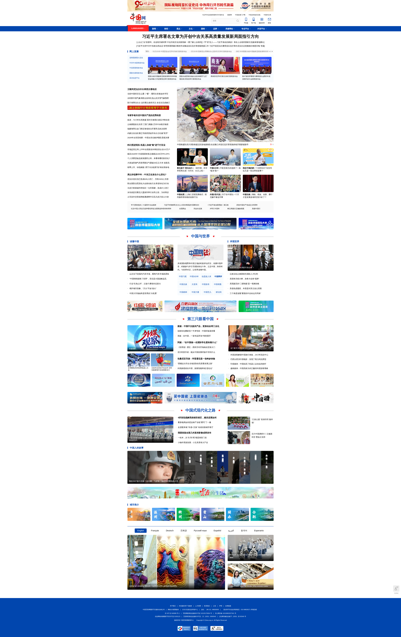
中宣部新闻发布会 (136, 68)
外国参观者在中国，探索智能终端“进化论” (195, 368)
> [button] (272, 51)
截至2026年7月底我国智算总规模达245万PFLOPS (148, 154)
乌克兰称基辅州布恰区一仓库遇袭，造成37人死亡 (148, 188)
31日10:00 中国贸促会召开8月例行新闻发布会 (170, 51)
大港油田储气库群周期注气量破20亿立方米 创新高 (148, 163)
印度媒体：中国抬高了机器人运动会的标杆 (248, 364)
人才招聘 (198, 606)
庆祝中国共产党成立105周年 (247, 205)
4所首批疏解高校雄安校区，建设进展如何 (197, 417)
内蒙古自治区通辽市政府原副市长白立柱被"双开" (147, 133)
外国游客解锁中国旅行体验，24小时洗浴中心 (249, 355)
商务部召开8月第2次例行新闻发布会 (224, 76)
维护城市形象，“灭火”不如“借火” (142, 288)
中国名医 (181, 194)
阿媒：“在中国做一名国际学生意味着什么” (197, 342)
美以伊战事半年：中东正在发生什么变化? (146, 174)
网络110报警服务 (173, 609)
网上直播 (134, 51)
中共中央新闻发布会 (137, 63)
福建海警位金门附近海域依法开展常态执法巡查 (147, 129)
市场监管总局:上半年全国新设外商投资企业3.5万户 (148, 149)
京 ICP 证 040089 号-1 (172, 613)
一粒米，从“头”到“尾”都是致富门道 (192, 438)
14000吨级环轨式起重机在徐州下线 (192, 145)
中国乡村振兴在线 (254, 15)
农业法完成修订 (163, 103)
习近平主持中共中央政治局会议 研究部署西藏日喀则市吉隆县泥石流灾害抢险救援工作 (173, 46)
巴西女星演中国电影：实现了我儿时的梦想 (248, 359)
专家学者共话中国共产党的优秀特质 (144, 115)
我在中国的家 (248, 168)
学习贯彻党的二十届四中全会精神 (143, 205)
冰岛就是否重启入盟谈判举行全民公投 (143, 192)
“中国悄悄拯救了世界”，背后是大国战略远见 (147, 279)
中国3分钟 (214, 168)
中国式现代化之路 (200, 410)
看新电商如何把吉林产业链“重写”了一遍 (194, 422)
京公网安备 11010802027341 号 (225, 613)
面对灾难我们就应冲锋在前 (158, 120)
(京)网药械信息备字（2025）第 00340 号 (232, 616)
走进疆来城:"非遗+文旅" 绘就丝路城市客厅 (195, 427)
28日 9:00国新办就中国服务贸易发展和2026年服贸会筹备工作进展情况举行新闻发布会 (268, 51)
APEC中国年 (215, 209)
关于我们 (173, 606)
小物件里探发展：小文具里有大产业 (193, 442)
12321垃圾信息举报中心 (190, 609)
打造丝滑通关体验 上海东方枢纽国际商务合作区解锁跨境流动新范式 (150, 439)
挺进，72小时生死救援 (136, 120)
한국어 (244, 530)
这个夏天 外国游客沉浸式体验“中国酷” (244, 348)
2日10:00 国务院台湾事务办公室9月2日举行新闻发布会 (211, 51)
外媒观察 (132, 349)
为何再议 (165, 192)
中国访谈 (246, 194)
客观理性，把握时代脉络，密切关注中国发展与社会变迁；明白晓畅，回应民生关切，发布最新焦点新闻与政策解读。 (200, 266)
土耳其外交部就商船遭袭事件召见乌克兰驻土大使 (148, 197)
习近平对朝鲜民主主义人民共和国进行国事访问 (181, 205)
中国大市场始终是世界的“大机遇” (143, 293)
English (140, 530)
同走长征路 (198, 209)
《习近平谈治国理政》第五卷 (218, 205)
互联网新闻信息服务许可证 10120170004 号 (197, 613)
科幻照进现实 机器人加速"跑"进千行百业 (146, 145)
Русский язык (200, 530)
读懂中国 (134, 241)
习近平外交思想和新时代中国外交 (213, 15)
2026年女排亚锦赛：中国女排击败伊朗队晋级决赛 (148, 138)
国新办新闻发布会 (136, 73)
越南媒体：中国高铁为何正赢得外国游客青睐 (249, 368)
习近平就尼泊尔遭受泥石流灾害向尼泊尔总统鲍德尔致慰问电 (234, 46)
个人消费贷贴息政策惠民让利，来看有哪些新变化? (148, 158)
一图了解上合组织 (193, 42)
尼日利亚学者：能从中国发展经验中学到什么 (196, 352)
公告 (214, 606)
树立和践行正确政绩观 (235, 209)
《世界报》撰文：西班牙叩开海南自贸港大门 (196, 347)
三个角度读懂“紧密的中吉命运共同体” (245, 293)
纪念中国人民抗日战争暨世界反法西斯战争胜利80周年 (151, 209)
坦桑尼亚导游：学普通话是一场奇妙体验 (196, 359)
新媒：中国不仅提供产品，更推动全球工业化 (198, 326)
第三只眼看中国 (200, 319)
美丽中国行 (256, 209)
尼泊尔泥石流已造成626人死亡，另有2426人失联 (148, 179)
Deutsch (170, 530)
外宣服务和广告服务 (185, 606)
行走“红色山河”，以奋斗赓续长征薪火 (145, 284)
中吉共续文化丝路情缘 (176, 42)
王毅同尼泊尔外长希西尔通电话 (142, 89)
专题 (262, 46)
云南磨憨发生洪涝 (134, 124)
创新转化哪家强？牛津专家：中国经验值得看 (196, 331)
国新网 (229, 15)
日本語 (184, 530)
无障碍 (396, 593)
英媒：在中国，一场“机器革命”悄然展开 (194, 336)
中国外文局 (267, 15)
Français (155, 530)
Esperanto (259, 530)
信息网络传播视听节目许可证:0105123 (167, 616)
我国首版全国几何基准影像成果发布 (194, 433)
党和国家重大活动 (136, 58)
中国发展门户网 (240, 15)
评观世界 (234, 241)
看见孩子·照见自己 (185, 168)
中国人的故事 (137, 447)
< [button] (270, 51)
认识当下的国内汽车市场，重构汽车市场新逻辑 (149, 274)
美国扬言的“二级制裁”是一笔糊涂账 (244, 284)
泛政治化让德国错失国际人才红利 (244, 274)
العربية (231, 530)
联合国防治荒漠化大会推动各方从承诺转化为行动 (148, 183)
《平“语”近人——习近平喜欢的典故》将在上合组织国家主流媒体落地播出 (233, 42)
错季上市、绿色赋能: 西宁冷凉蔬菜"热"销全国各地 (148, 167)
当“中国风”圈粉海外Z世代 (138, 267)
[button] (272, 114)
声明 (220, 606)
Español (217, 530)
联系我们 (207, 606)
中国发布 (205, 284)
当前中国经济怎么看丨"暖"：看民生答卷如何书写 (147, 94)
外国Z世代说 (215, 194)
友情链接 (228, 606)
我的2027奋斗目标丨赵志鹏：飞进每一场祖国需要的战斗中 (153, 481)
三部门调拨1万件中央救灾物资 (155, 124)
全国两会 (182, 209)
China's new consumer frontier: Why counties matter (249, 586)
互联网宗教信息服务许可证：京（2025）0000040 (199, 616)
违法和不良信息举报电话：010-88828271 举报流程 (240, 609)
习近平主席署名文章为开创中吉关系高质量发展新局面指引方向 (200, 36)
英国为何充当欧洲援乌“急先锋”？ (242, 267)
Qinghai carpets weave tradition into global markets (153, 586)
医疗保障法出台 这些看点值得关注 (141, 103)
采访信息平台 (134, 78)
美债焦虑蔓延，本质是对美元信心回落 (246, 288)
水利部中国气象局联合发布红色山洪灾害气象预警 (148, 98)
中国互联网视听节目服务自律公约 (154, 609)
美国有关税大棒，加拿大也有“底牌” (244, 279)
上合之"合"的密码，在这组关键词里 (152, 42)
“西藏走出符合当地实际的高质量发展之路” (195, 364)
